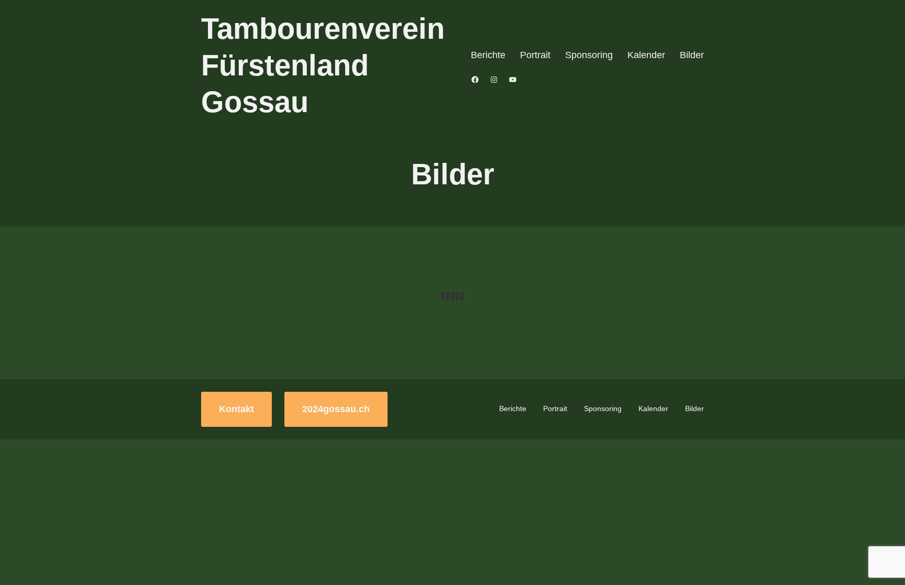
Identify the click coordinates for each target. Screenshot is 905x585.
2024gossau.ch (336, 409)
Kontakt (236, 409)
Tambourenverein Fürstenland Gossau (323, 65)
